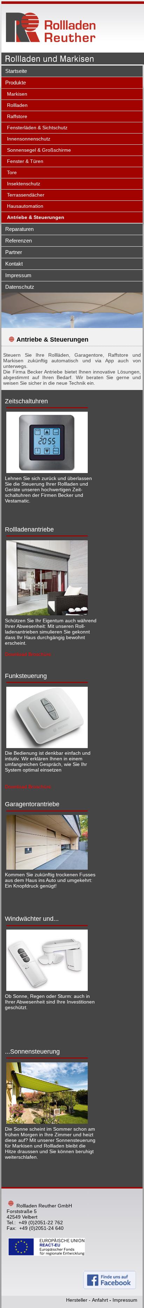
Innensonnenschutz (28, 139)
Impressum (18, 275)
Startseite (16, 71)
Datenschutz (19, 287)
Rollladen (17, 105)
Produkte (15, 82)
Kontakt (14, 264)
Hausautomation (25, 206)
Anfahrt (100, 1300)
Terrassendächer (25, 195)
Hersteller (76, 1300)
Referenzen (18, 241)
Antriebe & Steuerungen (35, 217)
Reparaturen (19, 229)
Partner (13, 252)
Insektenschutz (23, 183)
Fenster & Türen (25, 161)
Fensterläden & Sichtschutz (37, 127)
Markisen (17, 94)
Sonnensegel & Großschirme (39, 150)
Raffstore (17, 116)
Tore (12, 172)
